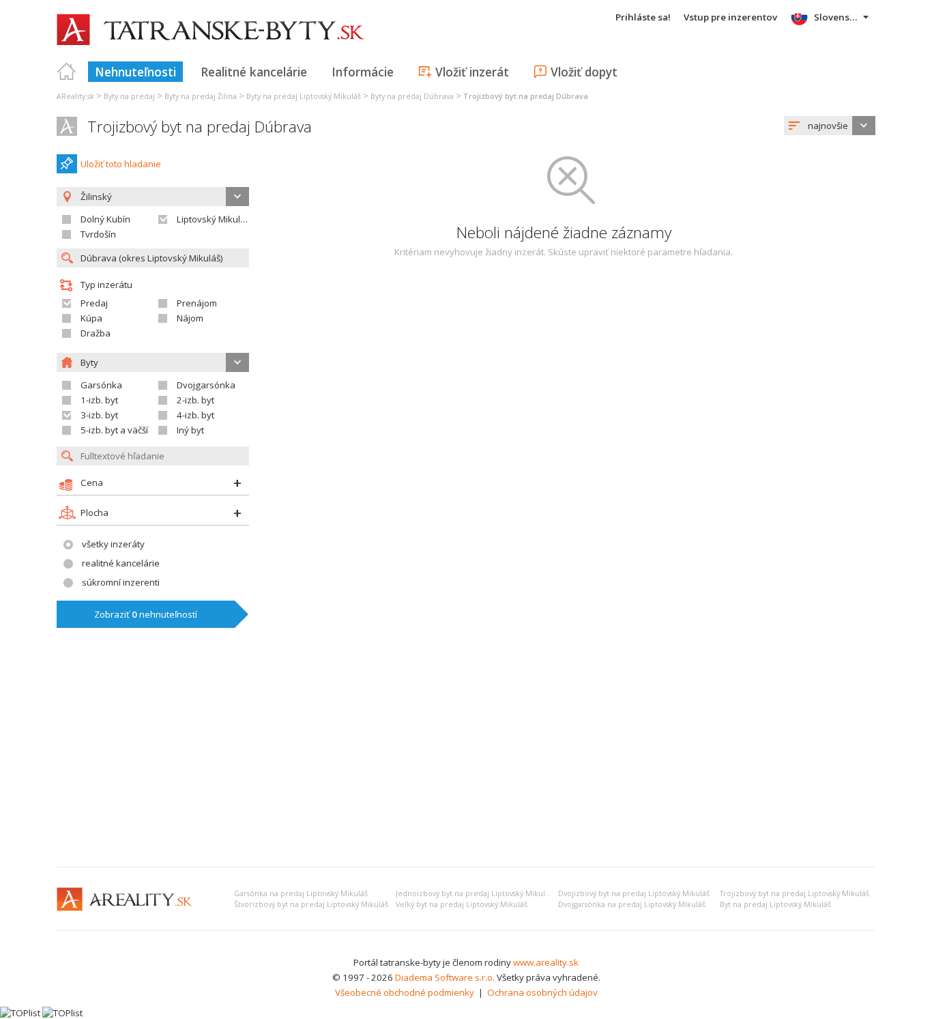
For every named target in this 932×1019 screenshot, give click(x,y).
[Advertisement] (466, 754)
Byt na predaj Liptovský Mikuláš (775, 904)
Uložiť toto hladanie (121, 164)
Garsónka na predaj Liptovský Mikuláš (301, 893)
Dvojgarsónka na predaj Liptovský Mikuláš (631, 904)
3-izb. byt (99, 415)
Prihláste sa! (643, 17)
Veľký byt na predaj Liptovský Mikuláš (461, 904)
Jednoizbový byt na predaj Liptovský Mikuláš (474, 893)
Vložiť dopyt (584, 71)
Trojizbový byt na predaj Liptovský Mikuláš (794, 893)
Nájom (190, 318)
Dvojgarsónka (206, 385)
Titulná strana (67, 71)
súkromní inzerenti (121, 582)
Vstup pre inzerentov (730, 17)
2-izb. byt (195, 400)
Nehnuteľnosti (135, 71)
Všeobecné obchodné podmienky (404, 992)
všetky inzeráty (113, 544)
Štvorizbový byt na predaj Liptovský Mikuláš (311, 904)
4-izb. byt (195, 415)
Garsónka (101, 385)
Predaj (94, 303)
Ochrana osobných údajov (542, 992)
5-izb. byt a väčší (114, 430)
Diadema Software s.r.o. (445, 977)
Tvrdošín (98, 234)
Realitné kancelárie (254, 71)
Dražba (96, 333)
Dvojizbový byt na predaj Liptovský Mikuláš (634, 893)
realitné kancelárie (121, 563)
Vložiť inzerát (472, 71)
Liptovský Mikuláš (213, 219)
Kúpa (91, 318)
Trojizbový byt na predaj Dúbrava (199, 126)
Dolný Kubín (105, 219)
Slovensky (837, 17)
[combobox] (829, 125)
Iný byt (190, 430)
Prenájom (197, 303)
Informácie (363, 71)
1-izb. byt (99, 400)
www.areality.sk (546, 962)
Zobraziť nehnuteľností (145, 614)
